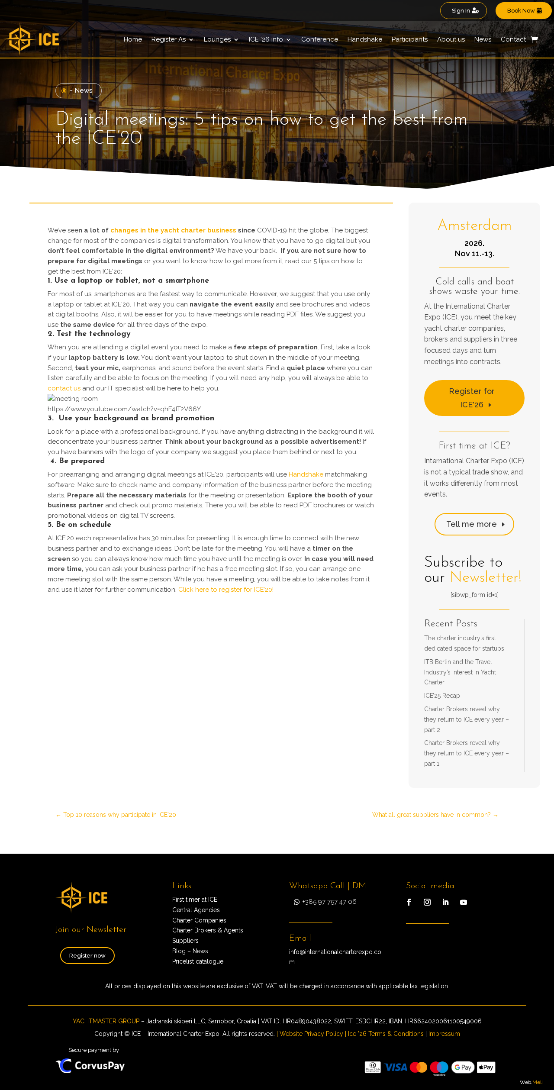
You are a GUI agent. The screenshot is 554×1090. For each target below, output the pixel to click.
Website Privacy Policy (311, 1033)
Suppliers (185, 940)
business (221, 230)
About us (451, 39)
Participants (410, 39)
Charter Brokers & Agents (207, 930)
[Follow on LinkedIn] (445, 902)
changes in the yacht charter (158, 230)
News (482, 39)
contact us (64, 388)
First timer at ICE (194, 899)
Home (133, 39)
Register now (87, 955)
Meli (537, 1082)
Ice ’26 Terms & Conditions (386, 1033)
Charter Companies (199, 920)
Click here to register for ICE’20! (226, 589)
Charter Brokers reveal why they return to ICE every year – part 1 (466, 753)
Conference (319, 39)
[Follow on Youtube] (463, 902)
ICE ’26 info (266, 39)
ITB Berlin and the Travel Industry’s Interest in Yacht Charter (460, 672)
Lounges (217, 39)
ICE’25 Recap (442, 695)
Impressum (444, 1033)
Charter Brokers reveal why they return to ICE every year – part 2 (466, 719)
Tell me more (471, 524)
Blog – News (190, 951)
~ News (81, 90)
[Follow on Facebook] (409, 902)
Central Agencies (196, 909)
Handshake (365, 39)
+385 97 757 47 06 (329, 902)
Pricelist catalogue (197, 961)
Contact (513, 39)
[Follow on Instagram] (427, 902)
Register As (168, 39)
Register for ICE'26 (472, 398)
